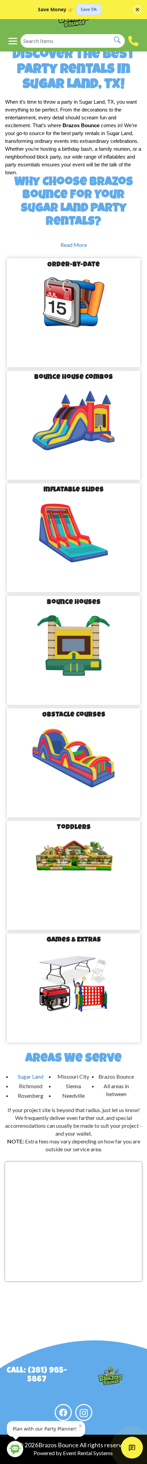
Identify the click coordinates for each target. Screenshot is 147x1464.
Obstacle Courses (73, 715)
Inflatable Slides (73, 490)
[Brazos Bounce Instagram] (83, 1412)
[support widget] (132, 1448)
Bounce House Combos (73, 377)
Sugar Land (30, 1076)
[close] (137, 9)
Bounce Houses (74, 602)
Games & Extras (73, 940)
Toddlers (74, 827)
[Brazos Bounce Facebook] (63, 1412)
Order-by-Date (73, 265)
